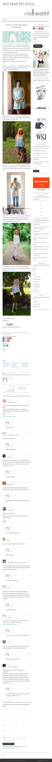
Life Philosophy (36, 277)
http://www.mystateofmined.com (10, 624)
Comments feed (36, 304)
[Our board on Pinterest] (8, 338)
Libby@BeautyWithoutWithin (17, 562)
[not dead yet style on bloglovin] (41, 92)
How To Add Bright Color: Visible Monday (15, 364)
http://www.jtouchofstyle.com (9, 416)
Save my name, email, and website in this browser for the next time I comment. (15, 738)
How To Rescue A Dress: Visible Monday (10, 390)
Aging (34, 267)
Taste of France (12, 667)
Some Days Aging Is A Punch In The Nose (22, 388)
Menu (4, 19)
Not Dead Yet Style (18, 4)
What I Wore (11, 373)
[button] (17, 37)
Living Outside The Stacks (13, 66)
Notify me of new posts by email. (14, 740)
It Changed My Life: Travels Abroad (41, 148)
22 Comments (22, 29)
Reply (29, 400)
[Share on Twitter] (6, 341)
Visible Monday (14, 50)
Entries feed (35, 301)
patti (16, 29)
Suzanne (10, 510)
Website (5, 730)
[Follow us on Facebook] (4, 338)
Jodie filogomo (12, 402)
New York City (36, 281)
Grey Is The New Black (11, 165)
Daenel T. (10, 457)
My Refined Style (37, 279)
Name (4, 720)
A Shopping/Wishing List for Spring (41, 246)
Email (5, 725)
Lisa (8, 588)
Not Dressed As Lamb (13, 215)
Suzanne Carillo (11, 270)
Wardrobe (6, 373)
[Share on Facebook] (4, 341)
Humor (34, 274)
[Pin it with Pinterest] (8, 341)
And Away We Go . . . (37, 231)
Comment (6, 708)
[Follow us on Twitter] (6, 338)
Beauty (34, 269)
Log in (34, 299)
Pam (8, 540)
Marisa (9, 617)
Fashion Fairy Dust (11, 116)
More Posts (12, 380)
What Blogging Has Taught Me (39, 150)
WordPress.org (36, 306)
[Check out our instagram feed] (11, 338)
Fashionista (40, 760)
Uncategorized (36, 284)
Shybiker (10, 484)
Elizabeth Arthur (13, 435)
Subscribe (38, 46)
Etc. (34, 272)
